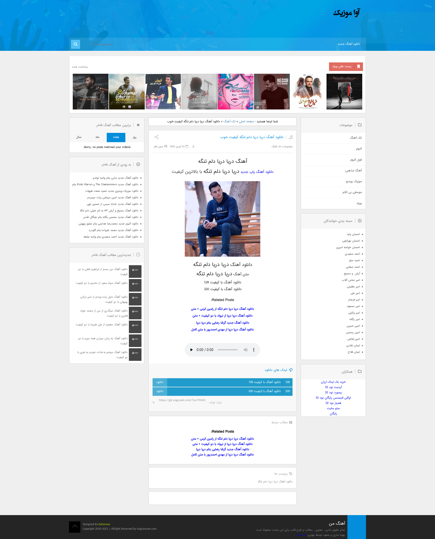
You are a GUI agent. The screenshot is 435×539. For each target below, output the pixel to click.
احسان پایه (353, 234)
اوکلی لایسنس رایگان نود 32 (333, 398)
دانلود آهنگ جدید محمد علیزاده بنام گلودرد (113, 230)
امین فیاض (353, 339)
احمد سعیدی (352, 254)
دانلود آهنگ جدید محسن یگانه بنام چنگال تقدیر (110, 217)
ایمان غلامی (353, 345)
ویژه (359, 203)
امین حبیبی (353, 326)
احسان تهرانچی (351, 241)
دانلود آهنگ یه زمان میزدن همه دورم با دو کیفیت (103, 341)
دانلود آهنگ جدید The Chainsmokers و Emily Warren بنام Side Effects (105, 184)
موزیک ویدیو (354, 181)
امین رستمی (353, 332)
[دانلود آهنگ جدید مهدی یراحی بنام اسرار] (199, 91)
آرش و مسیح (352, 273)
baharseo (104, 524)
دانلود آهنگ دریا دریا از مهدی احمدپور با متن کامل (222, 329)
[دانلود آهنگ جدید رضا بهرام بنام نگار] (272, 91)
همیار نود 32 (333, 403)
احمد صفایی (353, 267)
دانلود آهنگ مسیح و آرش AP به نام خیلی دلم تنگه (109, 210)
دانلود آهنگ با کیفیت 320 (269, 391)
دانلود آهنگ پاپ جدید (256, 172)
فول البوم (356, 160)
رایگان (333, 413)
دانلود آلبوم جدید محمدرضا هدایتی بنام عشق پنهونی (108, 223)
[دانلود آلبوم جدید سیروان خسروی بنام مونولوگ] (344, 91)
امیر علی (355, 293)
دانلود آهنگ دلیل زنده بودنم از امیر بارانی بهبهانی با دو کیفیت (104, 299)
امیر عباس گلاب (351, 280)
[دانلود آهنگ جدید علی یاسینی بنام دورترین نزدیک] (90, 91)
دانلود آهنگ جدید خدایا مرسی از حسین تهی (112, 204)
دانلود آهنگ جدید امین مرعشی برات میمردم (112, 197)
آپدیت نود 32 (333, 387)
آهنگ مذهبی (353, 170)
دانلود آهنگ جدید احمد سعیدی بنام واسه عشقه (111, 237)
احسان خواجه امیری (348, 247)
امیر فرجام (354, 299)
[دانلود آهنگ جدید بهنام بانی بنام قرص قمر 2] (127, 91)
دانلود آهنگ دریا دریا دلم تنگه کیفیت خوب (251, 137)
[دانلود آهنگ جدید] (305, 13)
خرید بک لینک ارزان (333, 382)
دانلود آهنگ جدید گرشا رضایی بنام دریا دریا (222, 323)
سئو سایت (333, 408)
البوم (359, 148)
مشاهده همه (80, 67)
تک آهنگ (229, 121)
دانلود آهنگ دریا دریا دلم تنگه (275, 481)
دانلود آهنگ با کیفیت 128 (269, 382)
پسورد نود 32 (333, 392)
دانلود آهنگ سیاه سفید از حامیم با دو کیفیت (102, 283)
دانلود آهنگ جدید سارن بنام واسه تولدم (115, 178)
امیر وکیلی (354, 313)
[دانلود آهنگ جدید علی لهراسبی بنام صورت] (235, 91)
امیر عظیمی (353, 286)
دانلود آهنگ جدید (349, 44)
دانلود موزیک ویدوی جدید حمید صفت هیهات (111, 191)
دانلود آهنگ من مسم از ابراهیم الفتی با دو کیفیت (103, 272)
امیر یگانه (354, 319)
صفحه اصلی (246, 121)
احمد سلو (354, 260)
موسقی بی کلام (352, 192)
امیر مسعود (353, 306)
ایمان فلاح (354, 352)
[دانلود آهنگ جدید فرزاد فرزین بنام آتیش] (163, 91)
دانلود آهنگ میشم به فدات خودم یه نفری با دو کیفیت (102, 355)
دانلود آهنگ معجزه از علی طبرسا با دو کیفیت (102, 324)
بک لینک (301, 535)
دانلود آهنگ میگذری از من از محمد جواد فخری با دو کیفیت (104, 313)
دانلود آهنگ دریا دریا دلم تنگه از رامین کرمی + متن (222, 309)
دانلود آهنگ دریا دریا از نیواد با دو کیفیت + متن (222, 316)
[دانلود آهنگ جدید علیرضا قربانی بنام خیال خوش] (308, 91)
